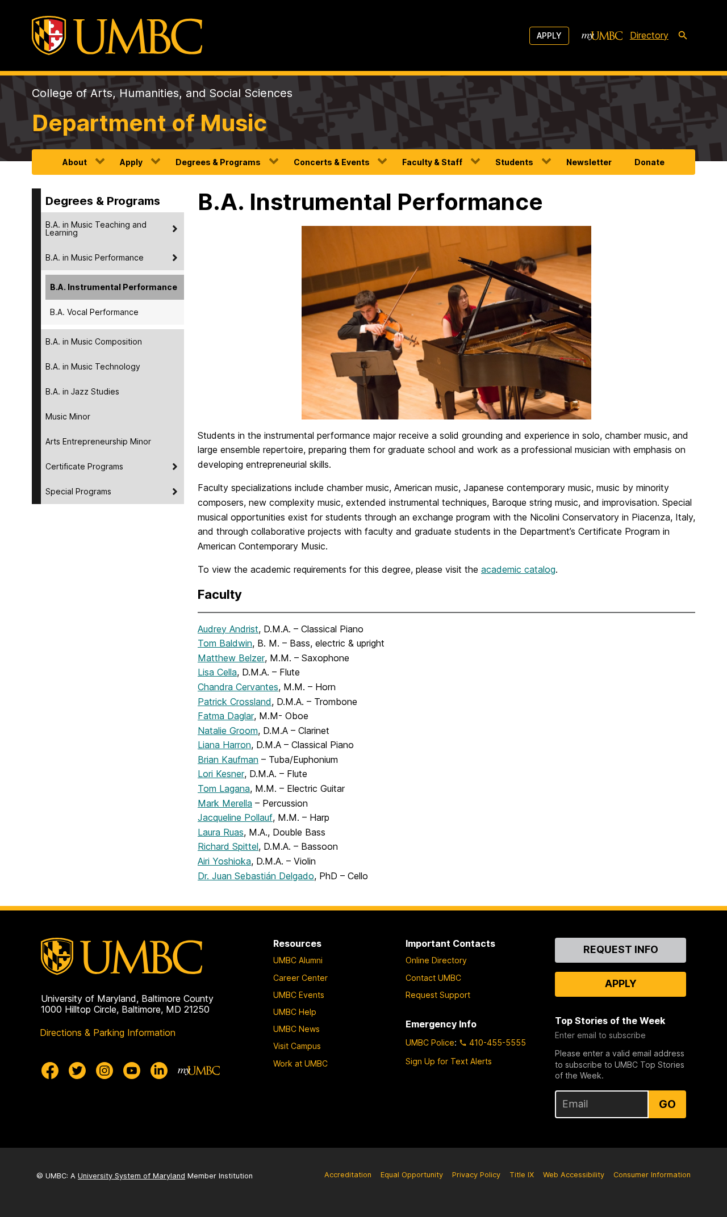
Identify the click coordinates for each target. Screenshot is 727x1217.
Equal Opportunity (412, 1174)
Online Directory (436, 960)
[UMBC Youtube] (131, 1070)
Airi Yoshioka (224, 861)
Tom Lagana (224, 788)
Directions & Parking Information (108, 1032)
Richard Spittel (228, 846)
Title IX (521, 1174)
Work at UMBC (300, 1063)
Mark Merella (225, 803)
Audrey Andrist (228, 629)
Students (514, 162)
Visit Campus (297, 1046)
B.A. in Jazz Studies (82, 391)
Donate (649, 162)
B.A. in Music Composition (93, 341)
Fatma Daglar (226, 715)
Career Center (300, 978)
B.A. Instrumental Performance (113, 287)
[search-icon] (682, 35)
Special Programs (78, 491)
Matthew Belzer (231, 658)
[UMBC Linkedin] (159, 1070)
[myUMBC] (602, 35)
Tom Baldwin (225, 643)
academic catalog (518, 569)
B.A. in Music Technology (92, 366)
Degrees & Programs (218, 162)
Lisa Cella (217, 672)
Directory (649, 35)
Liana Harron (224, 744)
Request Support (438, 995)
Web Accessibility (573, 1174)
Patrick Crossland (234, 701)
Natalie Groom (228, 730)
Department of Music (149, 123)
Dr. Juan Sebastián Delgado (256, 876)
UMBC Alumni (298, 960)
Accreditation (347, 1174)
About (74, 162)
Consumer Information (652, 1174)
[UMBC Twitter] (77, 1070)
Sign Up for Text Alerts (449, 1061)
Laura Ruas (221, 832)
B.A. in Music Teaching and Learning (96, 228)
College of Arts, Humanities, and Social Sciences (162, 93)
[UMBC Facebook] (49, 1070)
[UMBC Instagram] (104, 1070)
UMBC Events (298, 995)
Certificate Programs (84, 466)
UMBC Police (430, 1042)
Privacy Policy (476, 1174)
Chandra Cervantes (238, 687)
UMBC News (296, 1029)
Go (667, 1104)
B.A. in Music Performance (94, 257)
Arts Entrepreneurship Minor (98, 441)
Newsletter (589, 162)
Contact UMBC (433, 978)
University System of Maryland (131, 1176)
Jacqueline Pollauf (235, 817)
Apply (549, 35)
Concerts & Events (332, 162)
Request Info (620, 949)
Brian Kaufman (228, 759)
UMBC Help (294, 1012)
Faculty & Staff (432, 162)
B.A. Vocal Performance (94, 312)
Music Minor (67, 416)
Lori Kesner (221, 773)
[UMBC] (117, 35)
